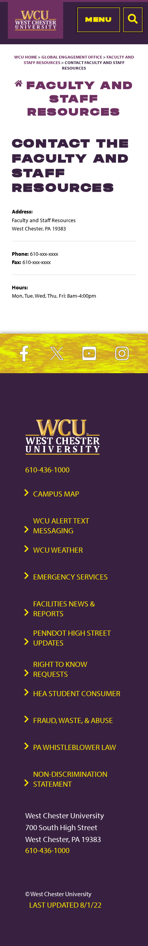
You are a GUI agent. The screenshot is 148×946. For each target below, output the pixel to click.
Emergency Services (70, 577)
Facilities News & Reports (64, 608)
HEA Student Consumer (76, 693)
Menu (98, 19)
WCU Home (25, 57)
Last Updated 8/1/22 (65, 905)
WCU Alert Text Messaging (61, 525)
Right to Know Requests (60, 669)
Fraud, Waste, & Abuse (73, 720)
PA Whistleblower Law (74, 747)
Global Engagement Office (71, 57)
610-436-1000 (47, 469)
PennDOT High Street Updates (72, 638)
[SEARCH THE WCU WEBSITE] (132, 20)
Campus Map (56, 493)
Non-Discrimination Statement (70, 779)
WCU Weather (58, 550)
